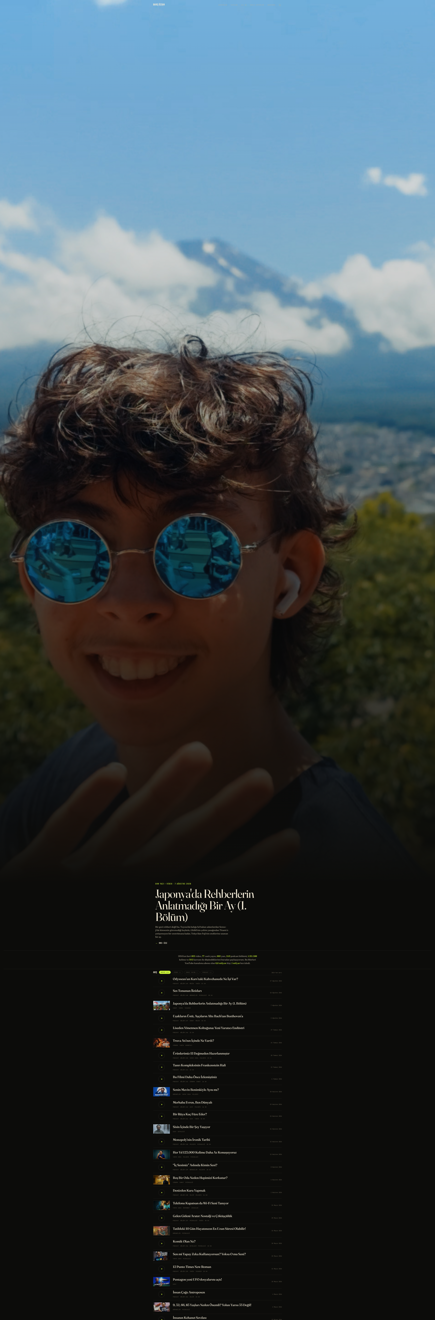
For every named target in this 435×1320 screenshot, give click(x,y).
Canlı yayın (192, 972)
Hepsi (165, 972)
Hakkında (271, 5)
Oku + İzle (161, 943)
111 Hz (244, 5)
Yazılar (234, 5)
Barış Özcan (159, 4)
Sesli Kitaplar (257, 5)
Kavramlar (222, 5)
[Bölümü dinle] (161, 981)
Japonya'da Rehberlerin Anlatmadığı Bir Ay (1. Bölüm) (204, 905)
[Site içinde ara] (280, 5)
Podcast (207, 972)
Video (177, 972)
